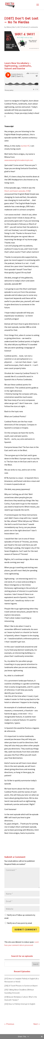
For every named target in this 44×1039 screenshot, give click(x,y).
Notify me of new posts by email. (19, 923)
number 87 (25, 146)
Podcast (25, 27)
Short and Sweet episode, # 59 (16, 191)
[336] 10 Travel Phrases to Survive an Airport (21, 985)
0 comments (33, 27)
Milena (9, 27)
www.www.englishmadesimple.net (18, 160)
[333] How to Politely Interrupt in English (19, 1004)
